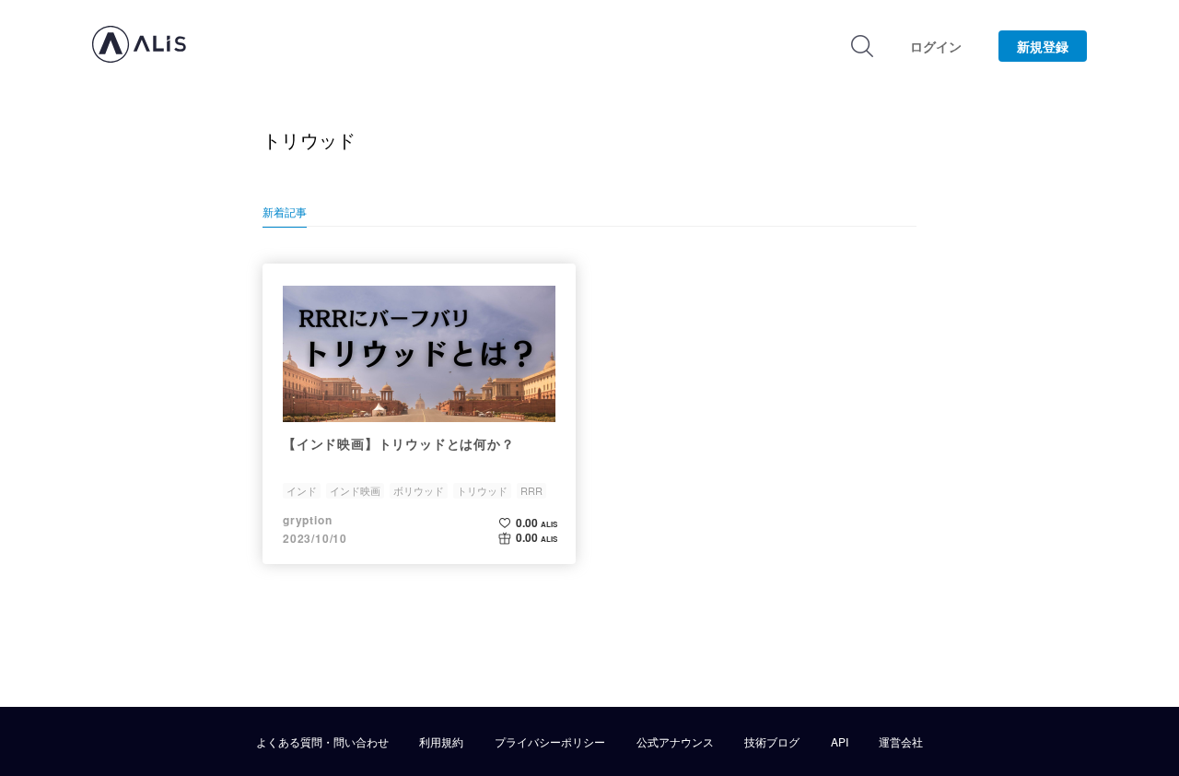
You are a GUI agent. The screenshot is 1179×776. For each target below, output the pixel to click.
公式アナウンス (675, 742)
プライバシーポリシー (550, 742)
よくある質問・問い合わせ (322, 742)
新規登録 (1042, 46)
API (839, 742)
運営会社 (901, 742)
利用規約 (441, 742)
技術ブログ (772, 742)
